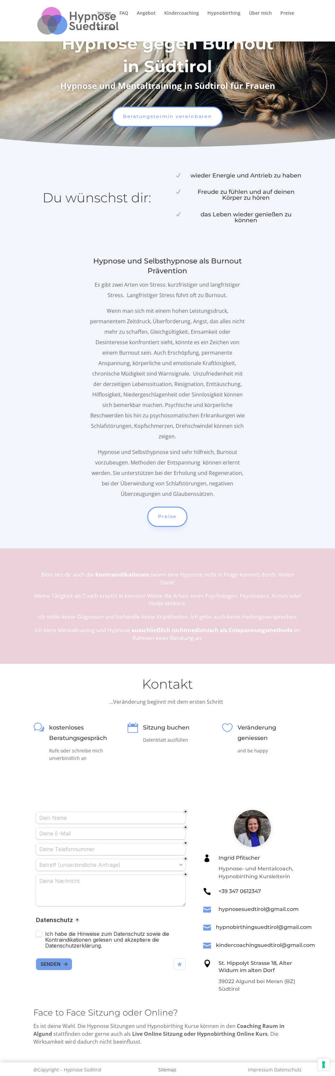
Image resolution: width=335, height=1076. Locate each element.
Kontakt (106, 28)
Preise (287, 13)
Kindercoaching (181, 13)
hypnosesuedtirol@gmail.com (259, 909)
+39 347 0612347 (240, 891)
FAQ (123, 13)
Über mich (260, 13)
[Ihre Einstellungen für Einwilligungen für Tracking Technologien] (323, 1064)
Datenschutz (288, 1070)
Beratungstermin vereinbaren (167, 116)
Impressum (261, 1070)
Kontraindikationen (123, 574)
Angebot (146, 13)
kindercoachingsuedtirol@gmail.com (265, 945)
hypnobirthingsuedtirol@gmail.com (264, 927)
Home (104, 13)
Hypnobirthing (223, 13)
